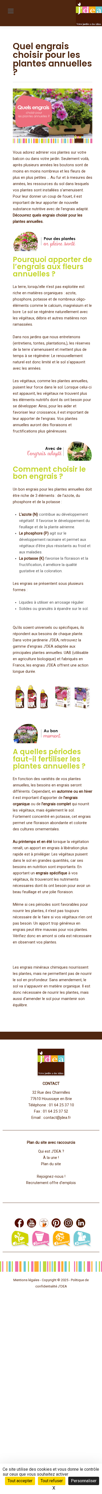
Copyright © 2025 (55, 1280)
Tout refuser (52, 1480)
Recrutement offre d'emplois (51, 1183)
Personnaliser (84, 1480)
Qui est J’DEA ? (51, 1151)
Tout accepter (20, 1480)
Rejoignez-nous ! (51, 1176)
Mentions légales (26, 1280)
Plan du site (51, 1164)
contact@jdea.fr (57, 1117)
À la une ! (51, 1158)
